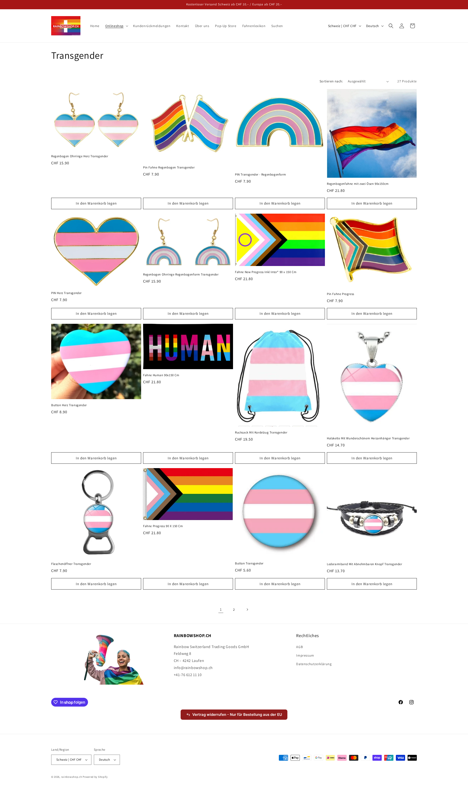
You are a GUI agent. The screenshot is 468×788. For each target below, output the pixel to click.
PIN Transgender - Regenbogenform (260, 175)
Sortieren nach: (331, 81)
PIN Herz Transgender (66, 293)
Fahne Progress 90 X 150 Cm (163, 526)
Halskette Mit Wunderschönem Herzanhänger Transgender (368, 438)
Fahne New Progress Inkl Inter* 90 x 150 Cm (265, 272)
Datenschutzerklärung (314, 664)
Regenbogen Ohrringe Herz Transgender (79, 156)
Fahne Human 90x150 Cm (161, 375)
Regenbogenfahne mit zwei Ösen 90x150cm (358, 184)
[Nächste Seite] (247, 609)
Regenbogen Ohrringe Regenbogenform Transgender (181, 274)
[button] (116, 26)
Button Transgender (249, 563)
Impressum (305, 655)
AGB (299, 647)
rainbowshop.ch (71, 776)
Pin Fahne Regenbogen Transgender (169, 167)
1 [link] (221, 609)
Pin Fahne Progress (340, 294)
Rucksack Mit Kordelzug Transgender (261, 432)
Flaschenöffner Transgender (71, 564)
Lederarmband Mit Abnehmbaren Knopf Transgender (364, 564)
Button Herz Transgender (69, 405)
